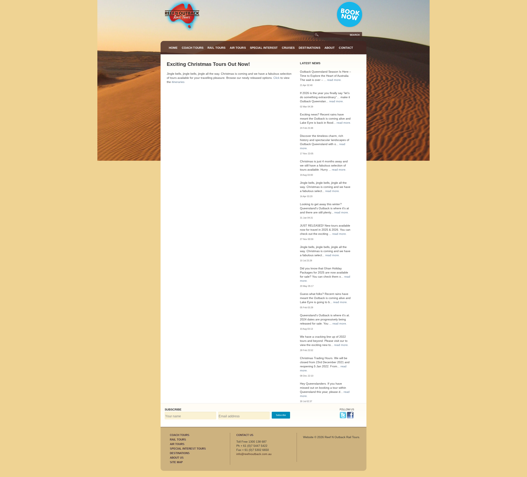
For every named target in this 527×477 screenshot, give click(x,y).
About (329, 47)
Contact (346, 47)
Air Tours (238, 47)
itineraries (178, 82)
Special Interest (264, 47)
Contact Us (244, 435)
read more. (334, 79)
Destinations (309, 47)
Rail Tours (216, 47)
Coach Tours (193, 47)
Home (173, 47)
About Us (177, 457)
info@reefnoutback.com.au (254, 454)
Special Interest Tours (188, 448)
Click (276, 77)
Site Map (176, 462)
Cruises (288, 47)
